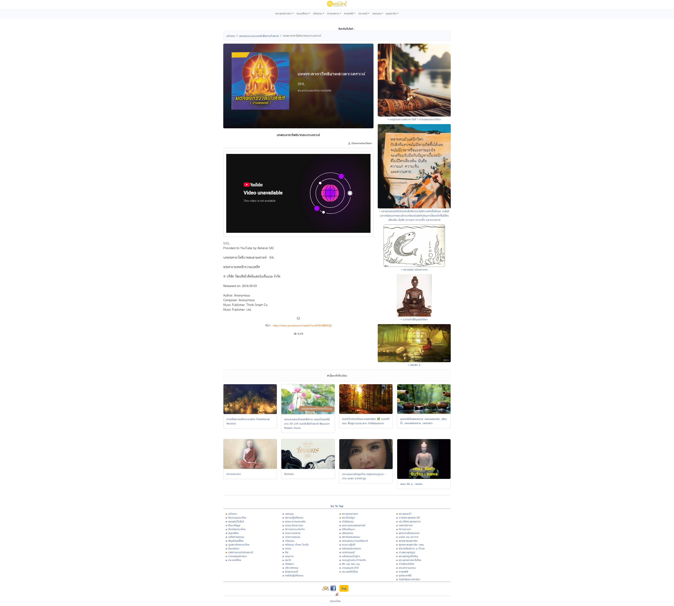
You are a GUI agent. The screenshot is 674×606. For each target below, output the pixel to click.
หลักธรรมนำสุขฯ (351, 556)
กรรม (288, 548)
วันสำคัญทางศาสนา (409, 579)
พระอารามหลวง (407, 568)
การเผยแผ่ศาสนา (237, 556)
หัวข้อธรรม (348, 521)
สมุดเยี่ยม (233, 533)
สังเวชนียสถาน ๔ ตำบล (412, 548)
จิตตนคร (289, 474)
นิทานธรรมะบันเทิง (295, 529)
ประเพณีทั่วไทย (350, 571)
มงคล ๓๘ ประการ (408, 537)
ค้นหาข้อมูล (234, 525)
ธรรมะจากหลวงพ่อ (295, 521)
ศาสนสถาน (333, 13)
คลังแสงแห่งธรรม (351, 548)
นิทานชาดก (405, 529)
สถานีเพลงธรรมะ (351, 537)
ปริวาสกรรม (291, 568)
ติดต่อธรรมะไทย (236, 529)
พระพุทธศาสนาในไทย (410, 560)
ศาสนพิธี (348, 13)
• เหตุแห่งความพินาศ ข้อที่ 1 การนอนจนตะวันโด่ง (414, 119)
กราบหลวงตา (233, 474)
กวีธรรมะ (290, 541)
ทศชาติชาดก (406, 525)
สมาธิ (288, 560)
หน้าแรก (230, 36)
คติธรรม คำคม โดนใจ (297, 544)
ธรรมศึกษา (302, 13)
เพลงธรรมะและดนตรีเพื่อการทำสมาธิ (259, 36)
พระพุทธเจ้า (405, 514)
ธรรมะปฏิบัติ (348, 544)
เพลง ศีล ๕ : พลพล (411, 484)
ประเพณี (362, 13)
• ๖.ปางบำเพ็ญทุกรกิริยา (414, 319)
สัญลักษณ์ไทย (235, 541)
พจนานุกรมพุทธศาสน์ (353, 525)
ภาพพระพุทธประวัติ (409, 517)
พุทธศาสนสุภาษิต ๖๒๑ (411, 544)
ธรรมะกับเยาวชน (294, 525)
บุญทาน (289, 556)
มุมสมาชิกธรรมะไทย (238, 544)
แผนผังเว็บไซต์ (236, 521)
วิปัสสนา (289, 564)
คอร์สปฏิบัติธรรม (294, 575)
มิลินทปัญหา (348, 529)
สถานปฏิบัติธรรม (294, 517)
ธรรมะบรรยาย (292, 533)
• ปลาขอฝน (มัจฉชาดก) (414, 269)
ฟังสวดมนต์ (291, 571)
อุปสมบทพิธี (405, 575)
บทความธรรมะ (293, 537)
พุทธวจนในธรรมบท (409, 533)
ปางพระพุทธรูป (407, 552)
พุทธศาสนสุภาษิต (408, 541)
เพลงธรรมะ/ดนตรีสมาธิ (355, 541)
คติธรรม (317, 13)
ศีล (286, 552)
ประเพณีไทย (234, 560)
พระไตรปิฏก (348, 517)
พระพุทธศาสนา (283, 13)
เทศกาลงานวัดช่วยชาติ (240, 552)
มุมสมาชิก (391, 13)
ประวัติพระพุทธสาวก (410, 521)
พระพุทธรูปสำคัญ (408, 556)
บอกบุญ (376, 13)
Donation (233, 548)
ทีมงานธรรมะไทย (237, 517)
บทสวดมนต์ (348, 552)
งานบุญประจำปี (350, 568)
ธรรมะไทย (335, 601)
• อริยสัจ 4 (414, 365)
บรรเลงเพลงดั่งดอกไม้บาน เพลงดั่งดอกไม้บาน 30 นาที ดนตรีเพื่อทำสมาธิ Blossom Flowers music (307, 423)
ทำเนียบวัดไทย (406, 564)
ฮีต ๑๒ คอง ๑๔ (351, 564)
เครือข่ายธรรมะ (236, 537)
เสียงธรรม (347, 533)
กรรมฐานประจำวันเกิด (354, 560)
